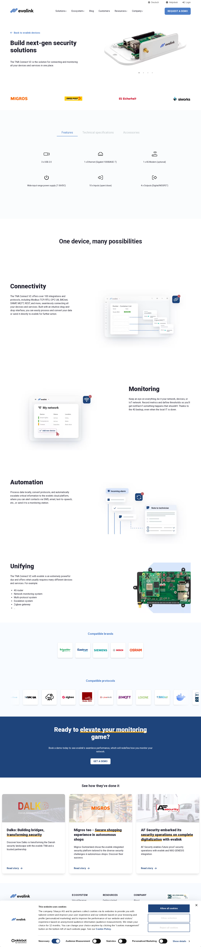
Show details (179, 941)
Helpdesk (173, 2)
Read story (13, 868)
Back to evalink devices (27, 32)
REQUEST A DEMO (178, 11)
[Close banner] (196, 905)
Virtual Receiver (79, 900)
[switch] (96, 941)
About (136, 900)
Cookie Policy (103, 929)
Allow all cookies (169, 908)
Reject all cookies (169, 927)
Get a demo (100, 761)
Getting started (110, 900)
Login (188, 2)
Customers (104, 11)
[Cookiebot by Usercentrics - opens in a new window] (19, 941)
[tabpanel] (100, 168)
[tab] (67, 132)
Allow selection (169, 918)
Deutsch (155, 2)
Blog (91, 11)
